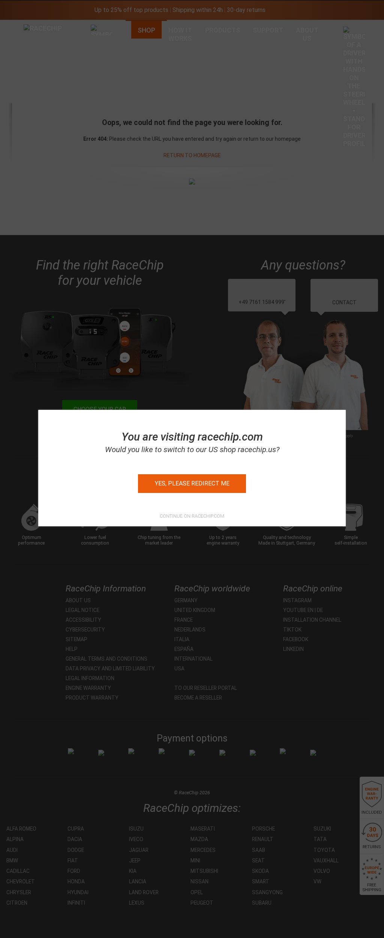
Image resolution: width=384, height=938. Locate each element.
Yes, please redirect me (192, 483)
